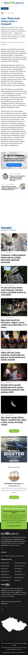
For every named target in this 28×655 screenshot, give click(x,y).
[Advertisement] (14, 209)
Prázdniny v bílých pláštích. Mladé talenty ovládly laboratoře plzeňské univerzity (17, 178)
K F (5, 13)
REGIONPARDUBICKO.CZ (20, 563)
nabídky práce (22, 541)
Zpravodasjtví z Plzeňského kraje (9, 230)
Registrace (12, 555)
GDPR (25, 643)
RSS (23, 555)
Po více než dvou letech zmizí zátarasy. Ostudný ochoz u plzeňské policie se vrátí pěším (13, 291)
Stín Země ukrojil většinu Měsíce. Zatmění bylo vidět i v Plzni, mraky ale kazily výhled (14, 421)
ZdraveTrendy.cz (4, 603)
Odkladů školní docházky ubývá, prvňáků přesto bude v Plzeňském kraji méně (10, 188)
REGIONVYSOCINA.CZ (20, 565)
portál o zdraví (11, 601)
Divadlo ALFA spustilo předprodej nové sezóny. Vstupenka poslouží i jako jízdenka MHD (12, 388)
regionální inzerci (4, 545)
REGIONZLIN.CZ (18, 571)
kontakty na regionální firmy (6, 541)
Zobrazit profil (14, 497)
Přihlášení (7, 555)
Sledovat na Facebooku (14, 165)
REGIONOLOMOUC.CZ (20, 574)
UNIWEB (17, 592)
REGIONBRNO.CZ (19, 568)
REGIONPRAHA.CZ (5, 571)
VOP (13, 645)
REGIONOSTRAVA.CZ (19, 577)
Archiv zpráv (18, 555)
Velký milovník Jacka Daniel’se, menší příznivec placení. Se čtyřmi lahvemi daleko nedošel (13, 356)
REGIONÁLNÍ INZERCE (14, 525)
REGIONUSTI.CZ (5, 574)
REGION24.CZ (18, 580)
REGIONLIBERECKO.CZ (6, 577)
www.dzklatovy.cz (14, 486)
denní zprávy (9, 539)
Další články (14, 431)
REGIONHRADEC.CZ (5, 580)
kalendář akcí (15, 541)
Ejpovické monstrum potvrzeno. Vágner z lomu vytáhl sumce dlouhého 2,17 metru (14, 324)
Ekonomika (4, 8)
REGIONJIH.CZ (4, 568)
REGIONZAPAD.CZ (5, 565)
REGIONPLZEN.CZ (5, 563)
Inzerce (2, 555)
